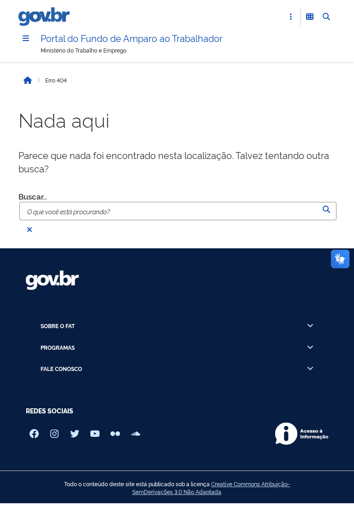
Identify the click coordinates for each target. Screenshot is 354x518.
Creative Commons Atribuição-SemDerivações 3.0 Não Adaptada (211, 487)
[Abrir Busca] (326, 16)
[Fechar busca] (29, 229)
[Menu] (25, 38)
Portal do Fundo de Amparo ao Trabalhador (132, 37)
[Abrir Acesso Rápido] (290, 16)
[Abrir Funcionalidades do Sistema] (309, 16)
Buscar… (32, 196)
